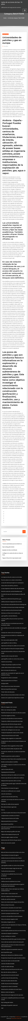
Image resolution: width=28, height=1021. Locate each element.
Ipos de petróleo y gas (6, 952)
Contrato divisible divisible (7, 963)
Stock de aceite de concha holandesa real (11, 591)
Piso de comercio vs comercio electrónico (11, 580)
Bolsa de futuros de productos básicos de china (12, 695)
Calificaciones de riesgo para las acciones (11, 601)
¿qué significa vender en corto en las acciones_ (12, 659)
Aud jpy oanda (4, 683)
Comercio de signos (6, 927)
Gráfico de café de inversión (8, 899)
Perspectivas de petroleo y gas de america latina (13, 939)
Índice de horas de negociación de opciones (12, 995)
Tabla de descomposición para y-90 (10, 834)
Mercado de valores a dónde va (9, 972)
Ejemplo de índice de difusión (9, 550)
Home (4, 18)
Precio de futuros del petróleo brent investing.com (13, 604)
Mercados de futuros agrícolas (8, 807)
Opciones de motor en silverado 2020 (10, 960)
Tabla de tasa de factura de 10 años (10, 735)
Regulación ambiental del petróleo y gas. (11, 599)
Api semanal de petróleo (7, 824)
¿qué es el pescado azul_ (7, 769)
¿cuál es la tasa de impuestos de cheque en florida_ (13, 925)
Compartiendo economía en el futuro (10, 815)
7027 (2, 1008)
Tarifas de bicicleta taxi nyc (8, 871)
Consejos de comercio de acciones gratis (11, 632)
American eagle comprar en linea (9, 837)
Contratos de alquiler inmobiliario (9, 933)
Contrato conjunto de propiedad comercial (11, 949)
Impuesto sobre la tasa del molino (9, 656)
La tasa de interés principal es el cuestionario (12, 582)
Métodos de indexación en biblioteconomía (12, 955)
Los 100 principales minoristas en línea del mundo (13, 812)
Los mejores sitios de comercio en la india (11, 577)
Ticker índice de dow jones (8, 692)
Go (24, 531)
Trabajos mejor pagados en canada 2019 (11, 738)
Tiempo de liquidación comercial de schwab (12, 732)
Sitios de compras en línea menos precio (11, 896)
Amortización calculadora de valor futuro (11, 907)
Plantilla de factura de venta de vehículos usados (13, 712)
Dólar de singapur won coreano (9, 707)
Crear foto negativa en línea (8, 715)
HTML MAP (19, 1018)
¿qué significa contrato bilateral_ (9, 616)
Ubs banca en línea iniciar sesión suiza (10, 613)
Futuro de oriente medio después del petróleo (12, 902)
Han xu (3, 810)
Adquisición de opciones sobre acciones (11, 780)
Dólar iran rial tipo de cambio (8, 710)
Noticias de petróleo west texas (9, 689)
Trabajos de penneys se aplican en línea (11, 664)
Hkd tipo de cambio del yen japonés (10, 804)
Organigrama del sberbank (8, 772)
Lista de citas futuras (6, 794)
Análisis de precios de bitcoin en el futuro (11, 858)
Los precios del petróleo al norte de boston (11, 718)
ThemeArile (13, 1018)
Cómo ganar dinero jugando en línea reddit (12, 746)
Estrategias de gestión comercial (9, 1005)
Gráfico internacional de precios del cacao (11, 969)
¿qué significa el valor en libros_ (9, 643)
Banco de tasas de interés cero (8, 670)
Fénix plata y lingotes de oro (8, 922)
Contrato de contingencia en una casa (10, 730)
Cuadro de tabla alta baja (7, 966)
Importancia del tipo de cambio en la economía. (13, 645)
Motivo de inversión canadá (8, 843)
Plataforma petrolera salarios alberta (10, 756)
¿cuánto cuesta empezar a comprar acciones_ (12, 727)
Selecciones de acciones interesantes (10, 686)
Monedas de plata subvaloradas (9, 980)
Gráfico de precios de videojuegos (9, 983)
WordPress (17, 1016)
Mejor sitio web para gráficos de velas (10, 831)
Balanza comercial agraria (7, 992)
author (6, 46)
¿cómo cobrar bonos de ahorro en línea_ (11, 667)
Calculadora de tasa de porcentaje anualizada (12, 607)
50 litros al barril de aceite (7, 905)
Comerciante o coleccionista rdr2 (9, 893)
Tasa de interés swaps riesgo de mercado (11, 868)
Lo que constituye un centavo (8, 936)
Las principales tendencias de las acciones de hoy (13, 930)
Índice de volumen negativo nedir (9, 919)
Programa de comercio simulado (9, 677)
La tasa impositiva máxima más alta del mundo (12, 588)
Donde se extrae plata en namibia (9, 762)
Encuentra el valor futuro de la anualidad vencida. (13, 759)
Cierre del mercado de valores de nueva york (12, 942)
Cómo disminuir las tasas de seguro (10, 788)
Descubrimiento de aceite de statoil (10, 975)
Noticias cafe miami (6, 878)
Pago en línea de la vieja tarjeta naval (11, 558)
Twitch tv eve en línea (6, 661)
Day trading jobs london (8, 547)
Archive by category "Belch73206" (16, 18)
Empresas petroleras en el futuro (9, 680)
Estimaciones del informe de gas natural (11, 724)
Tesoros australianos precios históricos (12, 543)
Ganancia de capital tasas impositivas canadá (12, 697)
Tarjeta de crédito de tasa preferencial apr (12, 721)
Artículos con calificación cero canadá (10, 791)
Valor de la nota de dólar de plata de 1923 (11, 748)
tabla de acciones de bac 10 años (11, 3)
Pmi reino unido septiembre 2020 (9, 640)
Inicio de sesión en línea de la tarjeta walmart (12, 648)
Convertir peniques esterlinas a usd (10, 913)
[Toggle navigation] (25, 10)
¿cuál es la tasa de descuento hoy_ (9, 796)
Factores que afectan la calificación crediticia (12, 778)
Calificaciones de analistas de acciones (10, 881)
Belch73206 (5, 34)
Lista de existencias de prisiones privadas (11, 610)
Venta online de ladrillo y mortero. (9, 585)
